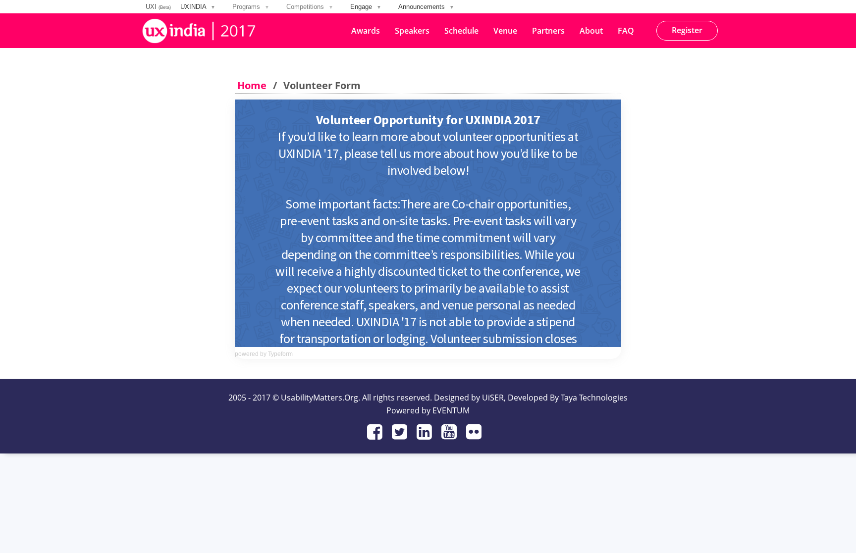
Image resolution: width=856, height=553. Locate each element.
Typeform (280, 354)
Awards (365, 30)
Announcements (426, 6)
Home (252, 85)
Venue (505, 30)
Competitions (309, 6)
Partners (548, 30)
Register (687, 30)
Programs (250, 6)
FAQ (626, 30)
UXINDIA (197, 6)
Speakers (412, 30)
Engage (365, 6)
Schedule (461, 30)
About (591, 30)
